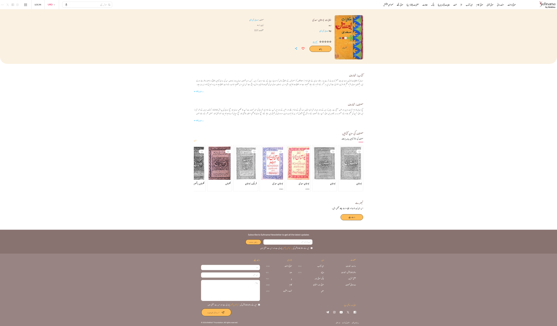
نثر (461, 4)
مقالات (425, 4)
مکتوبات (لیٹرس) (413, 4)
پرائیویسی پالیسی (287, 248)
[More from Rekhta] (25, 4)
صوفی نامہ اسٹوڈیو (318, 285)
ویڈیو (322, 272)
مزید (195, 140)
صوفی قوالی (490, 4)
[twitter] (348, 312)
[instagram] (334, 312)
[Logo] (547, 5)
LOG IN (38, 4)
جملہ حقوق (338, 323)
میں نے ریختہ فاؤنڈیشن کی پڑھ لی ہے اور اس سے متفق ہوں (284, 248)
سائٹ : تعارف (351, 266)
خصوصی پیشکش (388, 4)
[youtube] (341, 312)
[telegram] (327, 312)
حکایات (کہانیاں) (444, 4)
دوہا (291, 272)
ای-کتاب (469, 4)
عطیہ (322, 291)
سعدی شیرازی (253, 19)
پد (291, 278)
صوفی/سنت (512, 4)
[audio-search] (66, 4)
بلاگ (432, 4)
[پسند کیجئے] (301, 48)
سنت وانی (500, 4)
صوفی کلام (479, 4)
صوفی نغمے (400, 4)
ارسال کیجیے (213, 312)
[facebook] (354, 312)
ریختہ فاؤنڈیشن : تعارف (348, 272)
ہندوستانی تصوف (351, 285)
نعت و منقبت (287, 291)
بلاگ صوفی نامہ (319, 278)
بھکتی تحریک (352, 278)
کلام (290, 285)
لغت (455, 4)
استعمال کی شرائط (346, 323)
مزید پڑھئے (199, 91)
